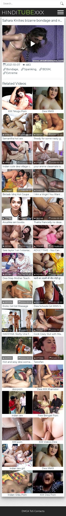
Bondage (12, 69)
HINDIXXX (23, 12)
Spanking (30, 69)
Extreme (11, 73)
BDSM (46, 69)
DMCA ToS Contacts (33, 511)
